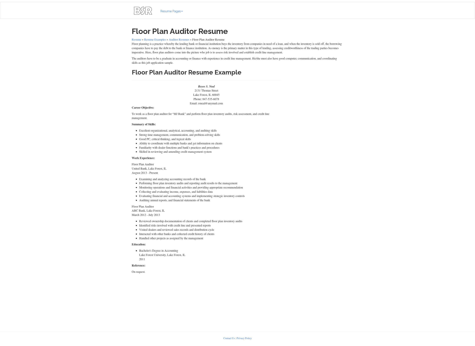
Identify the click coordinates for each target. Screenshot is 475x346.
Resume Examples (155, 39)
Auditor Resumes (179, 39)
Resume (136, 39)
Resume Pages (170, 11)
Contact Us (229, 338)
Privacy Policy (244, 338)
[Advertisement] (313, 101)
